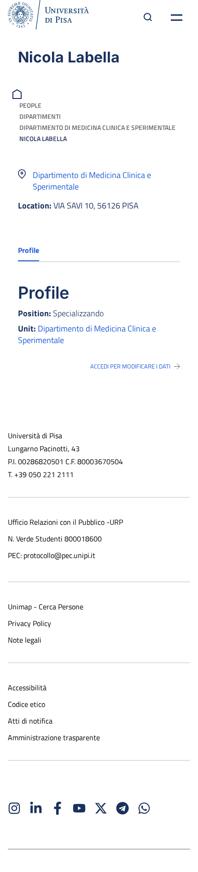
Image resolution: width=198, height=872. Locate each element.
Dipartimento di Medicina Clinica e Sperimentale (97, 127)
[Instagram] (14, 808)
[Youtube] (79, 808)
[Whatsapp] (144, 808)
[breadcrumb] (18, 93)
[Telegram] (122, 808)
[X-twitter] (100, 808)
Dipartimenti (40, 116)
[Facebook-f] (57, 808)
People (30, 105)
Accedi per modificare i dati (130, 366)
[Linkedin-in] (35, 808)
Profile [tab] (28, 250)
